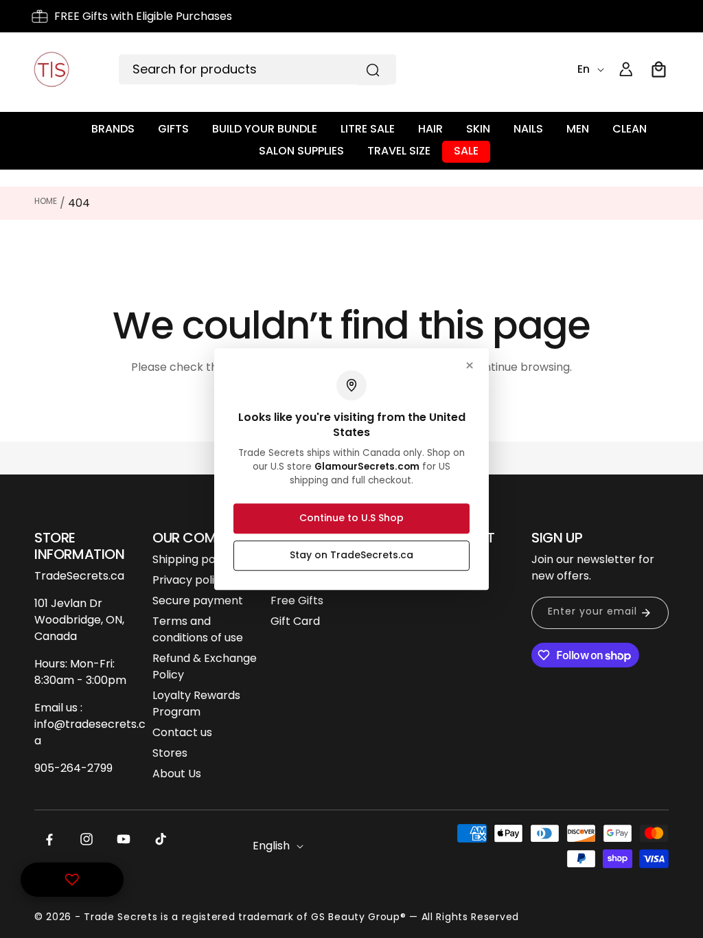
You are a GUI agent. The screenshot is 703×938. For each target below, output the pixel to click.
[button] (659, 69)
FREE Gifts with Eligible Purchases (143, 16)
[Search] (373, 70)
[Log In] (626, 69)
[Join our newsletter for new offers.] (646, 613)
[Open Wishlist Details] (72, 879)
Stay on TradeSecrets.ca (351, 555)
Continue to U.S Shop (351, 518)
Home (45, 201)
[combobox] (257, 69)
